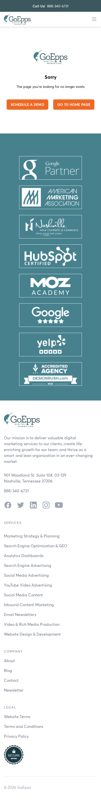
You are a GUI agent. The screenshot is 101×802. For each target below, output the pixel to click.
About (9, 660)
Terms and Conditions (23, 726)
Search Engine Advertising (27, 565)
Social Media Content (23, 594)
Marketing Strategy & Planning (32, 535)
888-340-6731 (57, 6)
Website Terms (17, 716)
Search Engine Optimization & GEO (35, 545)
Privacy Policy (16, 736)
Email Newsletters (20, 614)
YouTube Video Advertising (28, 585)
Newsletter (14, 690)
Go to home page (73, 104)
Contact (11, 680)
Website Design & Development (32, 634)
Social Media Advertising (26, 575)
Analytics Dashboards (23, 555)
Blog (8, 670)
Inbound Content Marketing (29, 604)
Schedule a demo (27, 104)
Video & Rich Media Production (32, 624)
